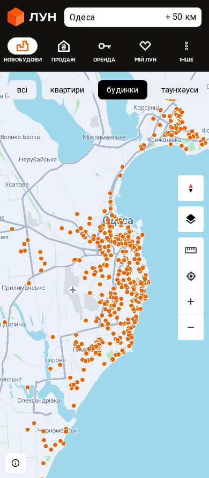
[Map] (104, 275)
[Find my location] (191, 276)
